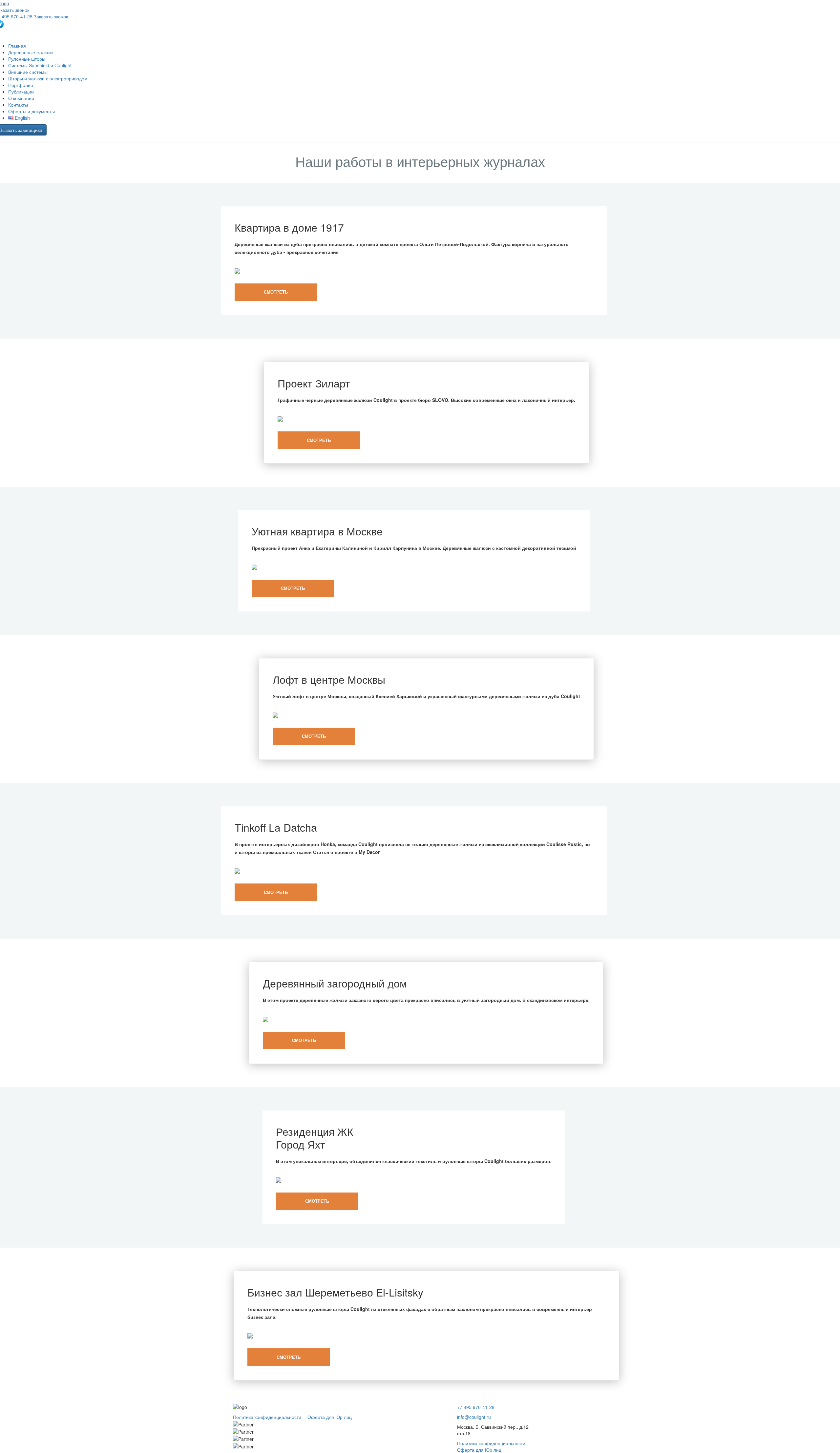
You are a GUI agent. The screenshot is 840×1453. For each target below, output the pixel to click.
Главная (17, 45)
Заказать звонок (51, 16)
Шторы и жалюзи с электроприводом (48, 78)
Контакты (18, 104)
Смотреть (276, 292)
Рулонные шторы (26, 58)
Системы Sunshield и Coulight (40, 65)
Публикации (21, 91)
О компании (21, 98)
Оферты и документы (31, 111)
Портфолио (20, 85)
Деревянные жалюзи (30, 52)
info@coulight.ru (474, 1417)
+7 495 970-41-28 (475, 1407)
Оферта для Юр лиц (329, 1417)
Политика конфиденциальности (267, 1417)
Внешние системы (28, 72)
